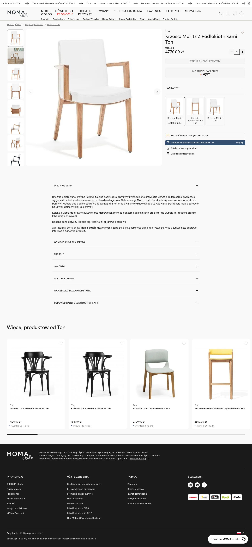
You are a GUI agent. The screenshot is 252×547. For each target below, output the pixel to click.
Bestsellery (59, 19)
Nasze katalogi (75, 498)
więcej (239, 142)
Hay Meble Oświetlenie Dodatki (83, 518)
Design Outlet (170, 19)
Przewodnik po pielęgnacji (81, 489)
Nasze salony (109, 19)
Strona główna (14, 24)
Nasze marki (154, 19)
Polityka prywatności (31, 533)
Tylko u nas (74, 19)
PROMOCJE (65, 14)
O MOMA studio (15, 484)
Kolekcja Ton (53, 24)
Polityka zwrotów (137, 498)
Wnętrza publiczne (34, 24)
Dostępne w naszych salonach (83, 484)
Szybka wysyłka (91, 19)
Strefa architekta (127, 19)
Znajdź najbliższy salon (183, 153)
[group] (36, 384)
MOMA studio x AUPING (79, 513)
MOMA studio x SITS (78, 508)
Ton (167, 31)
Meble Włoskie (75, 503)
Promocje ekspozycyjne (80, 493)
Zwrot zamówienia (137, 493)
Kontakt (11, 503)
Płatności (132, 484)
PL (244, 533)
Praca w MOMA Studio (140, 503)
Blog (142, 19)
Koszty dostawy (136, 489)
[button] (157, 91)
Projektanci (13, 493)
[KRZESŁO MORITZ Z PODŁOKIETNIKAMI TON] (94, 97)
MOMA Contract (15, 513)
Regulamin (12, 533)
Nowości (45, 19)
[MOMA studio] (18, 14)
